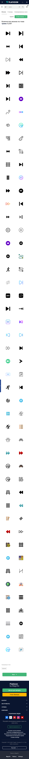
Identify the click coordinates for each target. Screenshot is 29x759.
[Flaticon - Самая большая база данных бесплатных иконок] (12, 2)
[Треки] (8, 138)
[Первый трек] (8, 413)
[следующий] (21, 72)
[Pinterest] (14, 717)
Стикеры (10, 12)
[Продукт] (21, 269)
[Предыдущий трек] (8, 151)
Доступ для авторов (15, 690)
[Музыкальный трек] (21, 125)
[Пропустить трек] (8, 309)
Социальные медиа (14, 713)
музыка (4, 668)
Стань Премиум (14, 694)
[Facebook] (6, 717)
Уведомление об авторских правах (15, 735)
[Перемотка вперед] (8, 217)
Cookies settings (15, 737)
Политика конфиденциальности (15, 732)
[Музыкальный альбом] (21, 374)
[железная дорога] (8, 177)
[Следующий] (21, 33)
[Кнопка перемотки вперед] (8, 374)
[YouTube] (22, 717)
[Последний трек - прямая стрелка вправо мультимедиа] (21, 309)
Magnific (8, 756)
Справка (4, 707)
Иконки (4, 12)
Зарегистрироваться (14, 727)
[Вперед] (8, 33)
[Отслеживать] (21, 86)
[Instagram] (18, 717)
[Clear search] (19, 7)
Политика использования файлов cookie (15, 734)
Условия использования (14, 730)
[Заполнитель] (21, 151)
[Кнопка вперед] (8, 72)
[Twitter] (10, 717)
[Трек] (8, 112)
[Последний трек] (21, 164)
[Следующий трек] (8, 46)
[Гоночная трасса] (21, 138)
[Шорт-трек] (21, 413)
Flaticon (14, 756)
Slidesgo (20, 756)
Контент (4, 700)
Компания (5, 710)
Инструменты (6, 703)
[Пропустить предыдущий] (21, 387)
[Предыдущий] (21, 46)
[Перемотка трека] (8, 125)
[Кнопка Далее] (21, 177)
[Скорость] (8, 387)
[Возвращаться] (21, 295)
